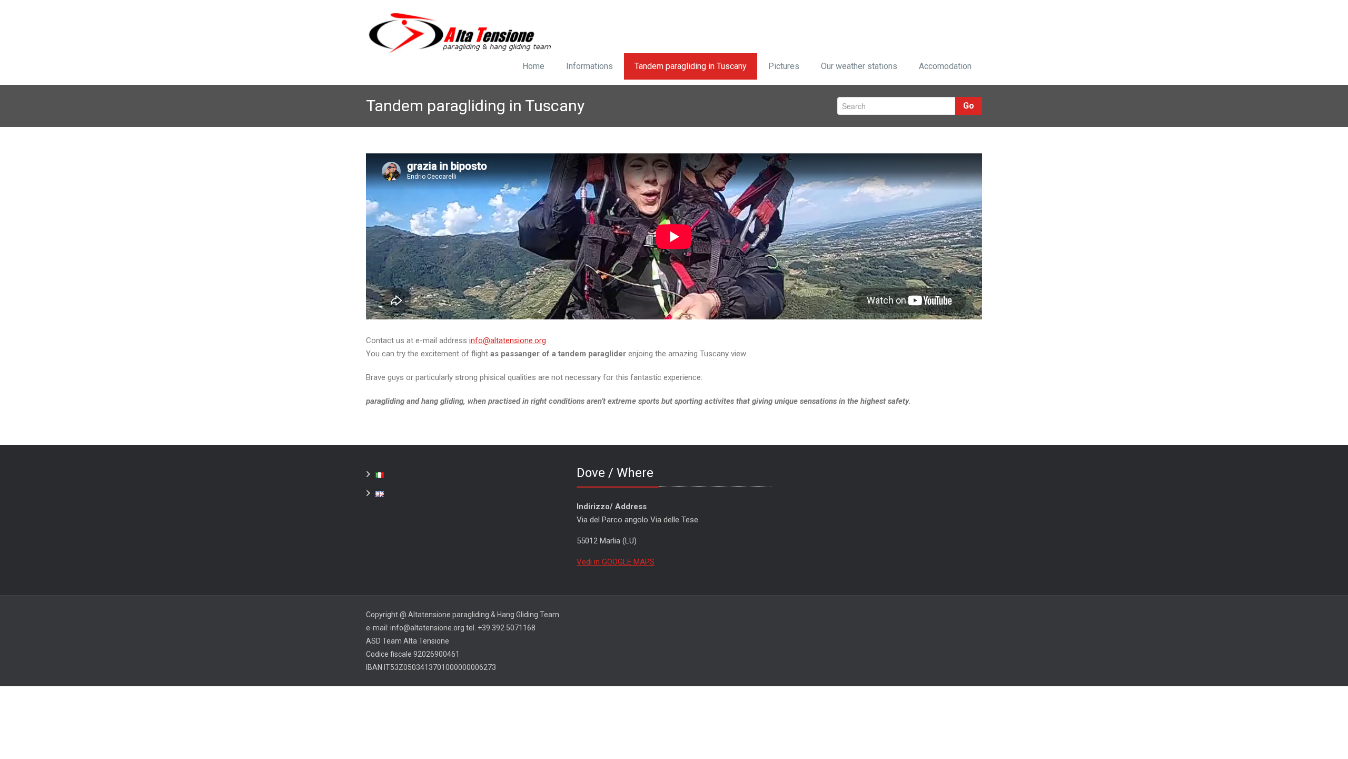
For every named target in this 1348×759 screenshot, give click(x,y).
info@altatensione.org (507, 340)
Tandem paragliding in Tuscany (691, 66)
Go (968, 106)
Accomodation (945, 66)
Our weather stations (859, 66)
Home (533, 66)
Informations (589, 66)
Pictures (783, 66)
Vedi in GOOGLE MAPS (616, 562)
